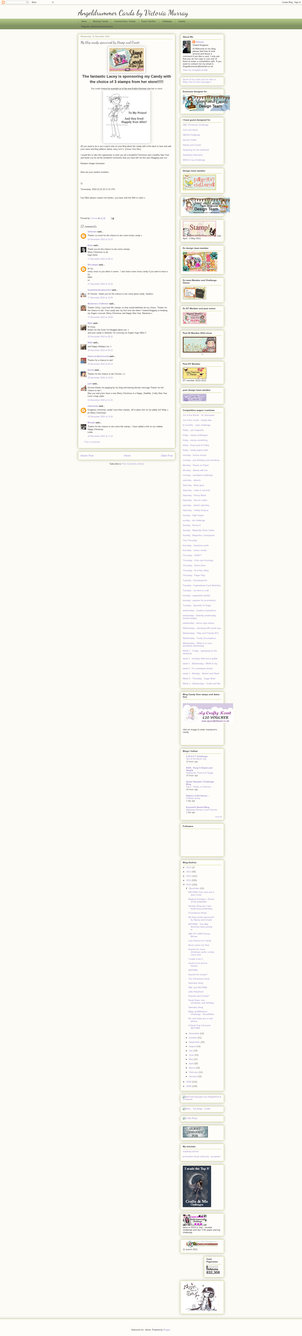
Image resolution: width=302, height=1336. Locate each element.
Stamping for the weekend (196, 150)
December (194, 888)
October (193, 1037)
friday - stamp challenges (195, 435)
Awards (182, 21)
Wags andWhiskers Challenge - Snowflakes (201, 1012)
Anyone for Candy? (197, 974)
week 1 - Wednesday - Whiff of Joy (200, 663)
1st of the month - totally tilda (197, 420)
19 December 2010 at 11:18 (100, 400)
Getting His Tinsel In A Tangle (199, 773)
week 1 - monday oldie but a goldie (200, 658)
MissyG (91, 422)
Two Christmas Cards (199, 978)
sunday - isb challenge (194, 520)
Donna (91, 370)
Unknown (92, 231)
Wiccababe (93, 265)
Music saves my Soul (198, 945)
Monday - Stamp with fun (195, 470)
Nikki (90, 323)
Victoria (200, 42)
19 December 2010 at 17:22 (100, 436)
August (192, 1046)
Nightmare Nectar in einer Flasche (201, 810)
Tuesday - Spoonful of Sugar (197, 605)
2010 (189, 884)
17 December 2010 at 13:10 (100, 284)
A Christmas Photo (197, 913)
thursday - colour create (195, 550)
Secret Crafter (190, 140)
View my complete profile (195, 70)
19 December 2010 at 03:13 (100, 364)
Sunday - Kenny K (192, 525)
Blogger (166, 1330)
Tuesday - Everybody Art (195, 580)
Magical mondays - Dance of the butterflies (201, 900)
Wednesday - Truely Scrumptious (199, 638)
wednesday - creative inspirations (199, 610)
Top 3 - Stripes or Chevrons (198, 787)
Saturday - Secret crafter (195, 500)
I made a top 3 (195, 959)
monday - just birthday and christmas (201, 460)
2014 (189, 867)
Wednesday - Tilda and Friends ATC (201, 633)
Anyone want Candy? (199, 996)
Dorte (90, 245)
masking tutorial (191, 1151)
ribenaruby (93, 406)
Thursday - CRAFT (192, 555)
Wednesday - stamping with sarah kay (202, 628)
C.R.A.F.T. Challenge (197, 756)
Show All (218, 817)
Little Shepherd (195, 991)
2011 (189, 880)
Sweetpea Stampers (193, 155)
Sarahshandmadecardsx (99, 290)
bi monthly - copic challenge (196, 425)
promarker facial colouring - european (201, 1156)
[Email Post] (112, 218)
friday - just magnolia (193, 430)
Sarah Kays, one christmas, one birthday (201, 1001)
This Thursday (190, 540)
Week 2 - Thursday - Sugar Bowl (199, 678)
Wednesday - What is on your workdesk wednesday (197, 644)
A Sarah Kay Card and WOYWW (199, 1026)
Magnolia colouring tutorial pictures (97, 26)
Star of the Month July (196, 759)
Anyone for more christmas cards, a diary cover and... (201, 952)
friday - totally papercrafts (195, 450)
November (194, 1033)
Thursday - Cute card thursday (198, 560)
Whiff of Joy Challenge (194, 160)
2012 (189, 876)
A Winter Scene (193, 798)
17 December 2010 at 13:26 (100, 297)
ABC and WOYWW (197, 987)
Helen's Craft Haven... (197, 795)
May (191, 1059)
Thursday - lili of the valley (196, 570)
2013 (189, 871)
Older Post (167, 455)
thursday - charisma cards (196, 545)
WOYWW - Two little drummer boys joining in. (200, 927)
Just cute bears (190, 130)
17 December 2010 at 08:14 (100, 259)
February (194, 1072)
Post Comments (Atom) (133, 464)
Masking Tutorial (100, 21)
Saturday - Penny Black (194, 495)
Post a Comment (92, 442)
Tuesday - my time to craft (196, 590)
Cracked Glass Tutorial (124, 21)
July (191, 1050)
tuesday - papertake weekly (196, 595)
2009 (189, 1081)
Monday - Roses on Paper (196, 465)
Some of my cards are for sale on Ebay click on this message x (199, 80)
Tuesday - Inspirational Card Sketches (202, 585)
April (191, 1063)
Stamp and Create (192, 145)
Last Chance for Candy (199, 940)
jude (90, 383)
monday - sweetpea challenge (198, 475)
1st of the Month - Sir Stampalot (198, 415)
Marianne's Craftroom (98, 303)
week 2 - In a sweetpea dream (198, 668)
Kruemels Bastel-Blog (197, 807)
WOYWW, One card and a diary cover (201, 893)
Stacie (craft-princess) (98, 356)
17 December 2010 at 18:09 (100, 317)
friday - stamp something (195, 440)
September (195, 1042)
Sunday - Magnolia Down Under (199, 530)
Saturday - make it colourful (196, 490)
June (191, 1055)
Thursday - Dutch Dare (194, 565)
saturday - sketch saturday (196, 505)
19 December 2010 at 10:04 (100, 377)
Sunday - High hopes (193, 515)
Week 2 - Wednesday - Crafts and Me (201, 683)
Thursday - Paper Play (194, 575)
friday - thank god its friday (196, 445)
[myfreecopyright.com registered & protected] (202, 1099)
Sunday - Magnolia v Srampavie (199, 535)
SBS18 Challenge (191, 135)
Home (84, 21)
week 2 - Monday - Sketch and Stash (201, 673)
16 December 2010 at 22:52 (100, 239)
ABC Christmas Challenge (196, 125)
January (193, 1076)
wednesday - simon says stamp (198, 623)
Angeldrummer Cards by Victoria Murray (133, 12)
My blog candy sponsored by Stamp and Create (201, 918)
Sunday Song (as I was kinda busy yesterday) (200, 907)
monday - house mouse (194, 455)
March (192, 1067)
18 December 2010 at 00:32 (100, 336)
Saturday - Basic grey (193, 485)
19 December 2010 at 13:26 (100, 416)
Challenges (167, 21)
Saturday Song (195, 983)
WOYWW (193, 970)
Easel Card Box (149, 21)
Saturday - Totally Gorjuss (195, 510)
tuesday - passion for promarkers (199, 600)
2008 (189, 1086)
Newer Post (87, 455)
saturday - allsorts (192, 480)
